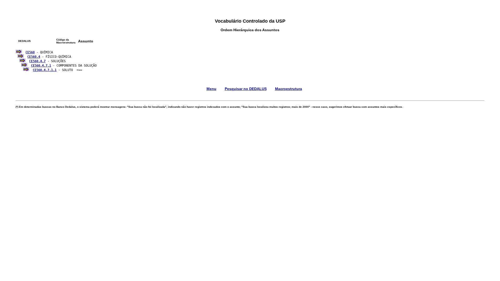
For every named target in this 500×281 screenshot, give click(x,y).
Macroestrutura (288, 89)
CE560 (30, 52)
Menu (211, 89)
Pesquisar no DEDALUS (246, 89)
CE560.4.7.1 (41, 65)
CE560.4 (33, 57)
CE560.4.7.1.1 (45, 70)
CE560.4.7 (37, 61)
